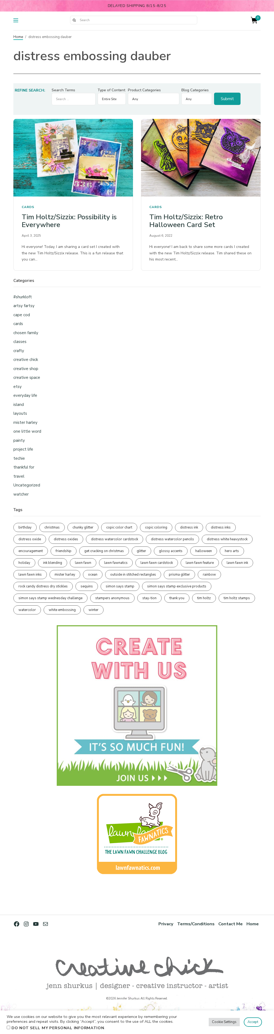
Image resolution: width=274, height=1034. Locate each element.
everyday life (25, 395)
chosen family (25, 332)
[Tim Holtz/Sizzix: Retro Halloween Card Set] (201, 158)
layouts (20, 413)
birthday (25, 527)
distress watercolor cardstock (114, 539)
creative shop (25, 368)
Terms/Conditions (196, 924)
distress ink (189, 527)
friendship (63, 551)
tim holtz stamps (237, 598)
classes (19, 341)
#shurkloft (22, 297)
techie (19, 458)
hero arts (232, 551)
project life (23, 449)
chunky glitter (83, 527)
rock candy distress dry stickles (43, 586)
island (18, 404)
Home (18, 37)
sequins (87, 586)
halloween (203, 551)
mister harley (25, 422)
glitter (141, 551)
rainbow (209, 574)
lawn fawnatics (116, 562)
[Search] (74, 20)
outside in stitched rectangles (133, 574)
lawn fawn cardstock (156, 562)
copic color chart (119, 527)
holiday (24, 562)
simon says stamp (120, 586)
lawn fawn (83, 562)
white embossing (62, 609)
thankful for (23, 467)
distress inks (221, 527)
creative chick (25, 359)
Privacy (165, 924)
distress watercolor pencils (172, 539)
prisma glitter (179, 574)
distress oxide (29, 539)
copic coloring (156, 527)
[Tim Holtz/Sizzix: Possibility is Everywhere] (73, 158)
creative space (26, 377)
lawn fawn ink (237, 562)
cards (28, 207)
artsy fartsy (24, 305)
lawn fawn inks (30, 574)
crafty (18, 350)
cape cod (21, 315)
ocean (92, 574)
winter (93, 609)
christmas (52, 527)
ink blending (52, 562)
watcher (21, 494)
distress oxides (66, 539)
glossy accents (170, 551)
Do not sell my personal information (58, 1027)
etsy (17, 386)
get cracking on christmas (104, 551)
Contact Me (230, 924)
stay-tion (149, 598)
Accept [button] (253, 1022)
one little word (27, 431)
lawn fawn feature (200, 562)
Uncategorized (26, 485)
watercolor (27, 609)
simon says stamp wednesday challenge (50, 598)
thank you (176, 598)
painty (19, 440)
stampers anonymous (112, 598)
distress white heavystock (227, 539)
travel (18, 476)
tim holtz (204, 598)
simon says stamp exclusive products (176, 586)
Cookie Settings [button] (224, 1022)
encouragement (30, 551)
